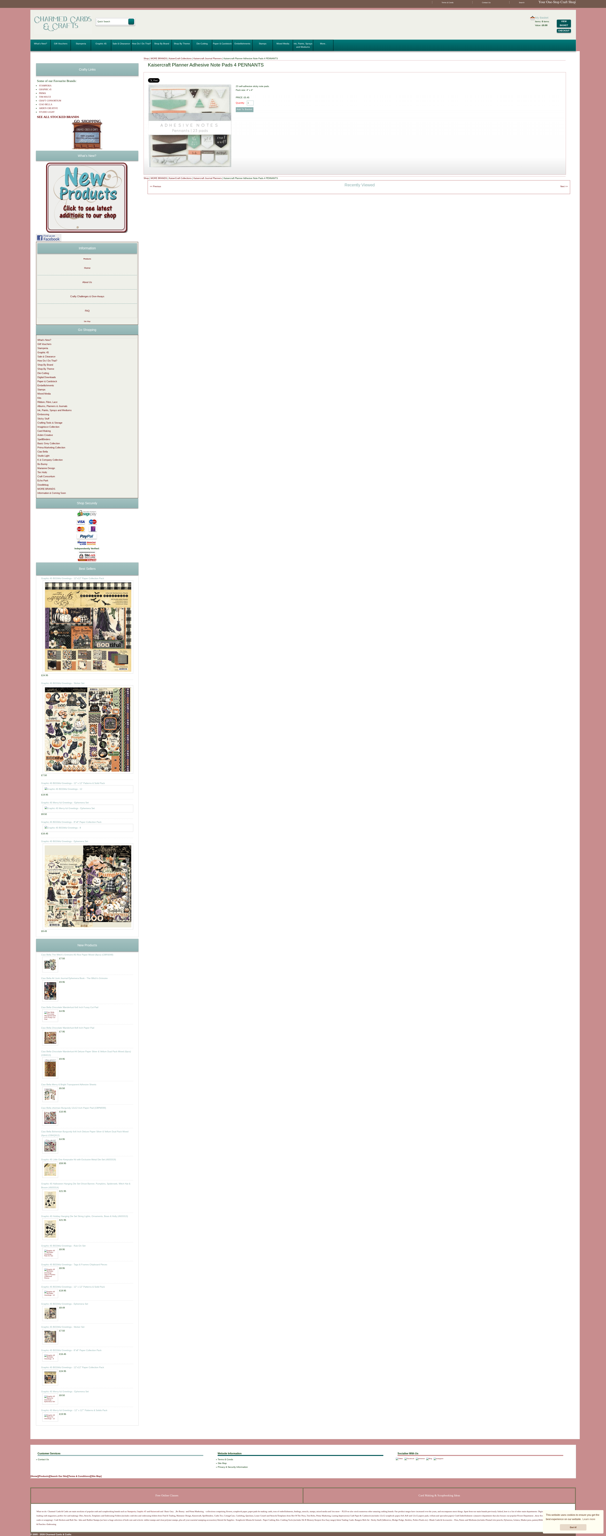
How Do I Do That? (141, 43)
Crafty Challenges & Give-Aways (87, 296)
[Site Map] (96, 1476)
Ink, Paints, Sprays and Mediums (303, 45)
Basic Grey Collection (48, 443)
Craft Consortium (46, 476)
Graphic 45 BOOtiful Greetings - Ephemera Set (64, 841)
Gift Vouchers (60, 43)
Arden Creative (45, 435)
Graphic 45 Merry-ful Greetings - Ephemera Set (65, 802)
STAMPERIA (45, 85)
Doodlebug (42, 484)
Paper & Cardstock (222, 43)
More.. (323, 43)
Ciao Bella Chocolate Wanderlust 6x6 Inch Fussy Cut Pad (69, 1007)
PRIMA (42, 93)
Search (521, 2)
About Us (87, 282)
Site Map (87, 321)
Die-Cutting (202, 43)
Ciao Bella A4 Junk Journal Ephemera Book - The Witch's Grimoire (74, 978)
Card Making (44, 431)
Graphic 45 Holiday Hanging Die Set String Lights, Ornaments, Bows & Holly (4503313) (84, 1216)
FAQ (87, 310)
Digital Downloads (46, 377)
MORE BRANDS (159, 58)
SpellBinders (43, 439)
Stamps (262, 43)
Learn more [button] (588, 1519)
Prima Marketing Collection (51, 447)
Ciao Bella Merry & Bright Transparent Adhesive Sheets (68, 1084)
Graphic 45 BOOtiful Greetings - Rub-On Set (63, 1245)
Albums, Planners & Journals (52, 406)
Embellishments (242, 43)
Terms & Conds (448, 2)
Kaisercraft (155, 1511)
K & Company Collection (50, 459)
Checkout (564, 31)
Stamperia (81, 43)
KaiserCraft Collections (180, 58)
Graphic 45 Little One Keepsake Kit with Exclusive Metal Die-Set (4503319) (78, 1159)
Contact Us (486, 2)
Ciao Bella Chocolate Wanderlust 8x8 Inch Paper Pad (67, 1028)
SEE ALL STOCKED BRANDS (58, 117)
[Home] (34, 1476)
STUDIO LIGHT (47, 112)
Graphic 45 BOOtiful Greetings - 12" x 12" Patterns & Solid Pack (73, 783)
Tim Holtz (42, 472)
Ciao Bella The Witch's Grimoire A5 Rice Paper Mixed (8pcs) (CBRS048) (77, 954)
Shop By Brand (161, 43)
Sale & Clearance (121, 43)
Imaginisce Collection (48, 426)
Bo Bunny (42, 464)
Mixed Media (282, 43)
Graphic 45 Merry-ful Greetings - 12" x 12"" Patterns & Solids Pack (74, 1410)
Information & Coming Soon (51, 493)
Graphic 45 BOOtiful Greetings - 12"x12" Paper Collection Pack (72, 578)
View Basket (564, 23)
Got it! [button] (573, 1527)
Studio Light (43, 455)
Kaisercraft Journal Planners (207, 58)
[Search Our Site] (59, 1476)
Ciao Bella (42, 451)
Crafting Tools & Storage (49, 422)
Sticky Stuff (43, 418)
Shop (146, 58)
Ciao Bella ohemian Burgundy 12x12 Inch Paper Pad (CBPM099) (73, 1108)
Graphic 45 (101, 43)
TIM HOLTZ (45, 97)
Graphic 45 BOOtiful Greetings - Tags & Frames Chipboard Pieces (74, 1264)
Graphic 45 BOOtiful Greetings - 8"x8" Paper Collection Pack (71, 822)
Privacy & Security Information (233, 1467)
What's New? (40, 43)
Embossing (43, 414)
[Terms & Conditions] (79, 1476)
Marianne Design (46, 468)
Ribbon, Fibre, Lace (47, 402)
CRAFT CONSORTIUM (50, 100)
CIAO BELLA (45, 104)
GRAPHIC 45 (45, 89)
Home (87, 268)
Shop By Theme (182, 43)
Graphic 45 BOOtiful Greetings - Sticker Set (62, 683)
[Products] (44, 1476)
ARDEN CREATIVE (48, 108)
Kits (39, 398)
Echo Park (42, 480)
